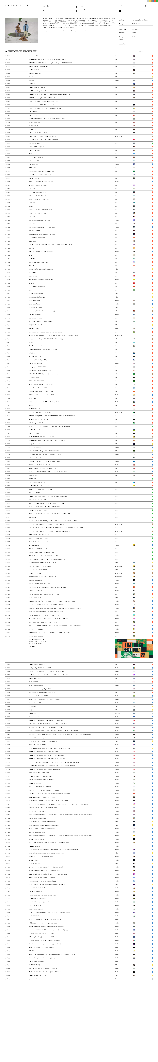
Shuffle (142, 5)
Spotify (134, 32)
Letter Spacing (84, 9)
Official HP (32, 646)
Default (150, 5)
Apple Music (135, 29)
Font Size (45, 9)
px (73, 10)
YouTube (134, 37)
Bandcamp (122, 32)
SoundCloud (122, 29)
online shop (122, 44)
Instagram (122, 37)
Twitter (121, 39)
